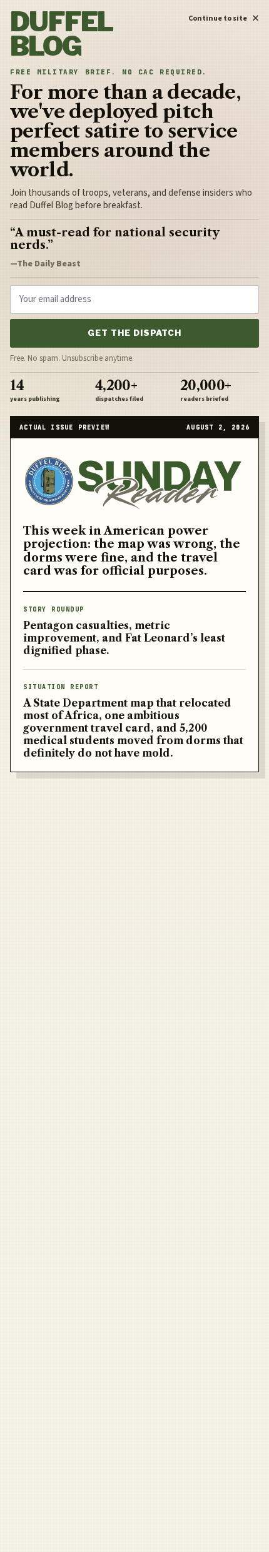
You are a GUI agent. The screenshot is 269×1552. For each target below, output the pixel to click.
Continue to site (223, 16)
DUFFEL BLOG (61, 34)
